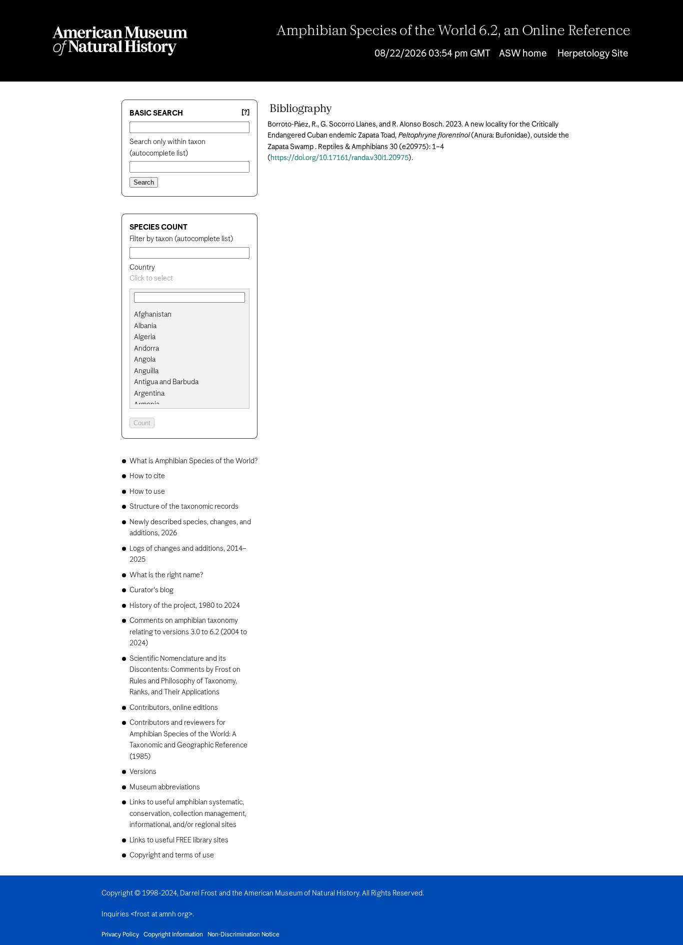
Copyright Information (173, 935)
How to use (147, 491)
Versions (143, 771)
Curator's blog (152, 590)
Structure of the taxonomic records (184, 506)
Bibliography (301, 109)
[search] (190, 326)
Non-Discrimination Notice (244, 935)
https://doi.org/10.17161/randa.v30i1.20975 (339, 158)
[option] (193, 315)
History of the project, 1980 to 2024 (185, 605)
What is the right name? (166, 575)
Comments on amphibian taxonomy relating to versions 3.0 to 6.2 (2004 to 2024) (188, 632)
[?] (246, 113)
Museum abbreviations (165, 787)
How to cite (147, 476)
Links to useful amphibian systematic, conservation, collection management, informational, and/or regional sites (188, 813)
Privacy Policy (120, 935)
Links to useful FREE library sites (179, 840)
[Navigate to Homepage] (120, 41)
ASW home (522, 54)
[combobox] (190, 279)
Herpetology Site (593, 54)
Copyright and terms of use (172, 855)
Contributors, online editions (174, 707)
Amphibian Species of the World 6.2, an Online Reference (453, 31)
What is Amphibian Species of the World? (194, 461)
